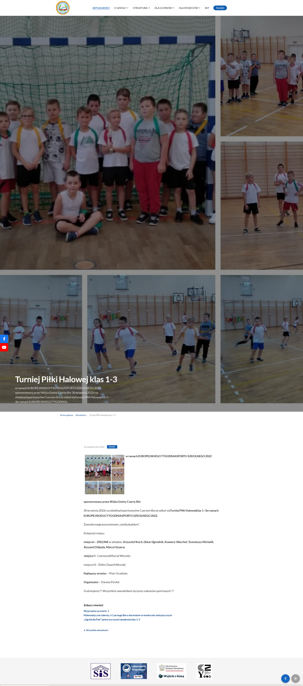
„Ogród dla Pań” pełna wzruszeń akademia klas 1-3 (112, 619)
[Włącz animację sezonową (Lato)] (295, 678)
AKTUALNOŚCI (101, 8)
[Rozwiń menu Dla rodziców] (199, 8)
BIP (207, 8)
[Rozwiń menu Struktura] (149, 8)
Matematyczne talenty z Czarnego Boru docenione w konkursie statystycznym (128, 615)
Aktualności (81, 415)
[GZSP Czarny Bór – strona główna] (63, 8)
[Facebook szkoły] (4, 339)
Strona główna (66, 415)
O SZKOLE (120, 8)
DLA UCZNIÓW (163, 8)
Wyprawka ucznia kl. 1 (96, 610)
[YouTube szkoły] (4, 347)
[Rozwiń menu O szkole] (127, 8)
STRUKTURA (140, 8)
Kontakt (220, 8)
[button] (104, 474)
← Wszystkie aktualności (96, 630)
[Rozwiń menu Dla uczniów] (173, 8)
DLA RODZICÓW (188, 8)
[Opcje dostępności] (285, 678)
